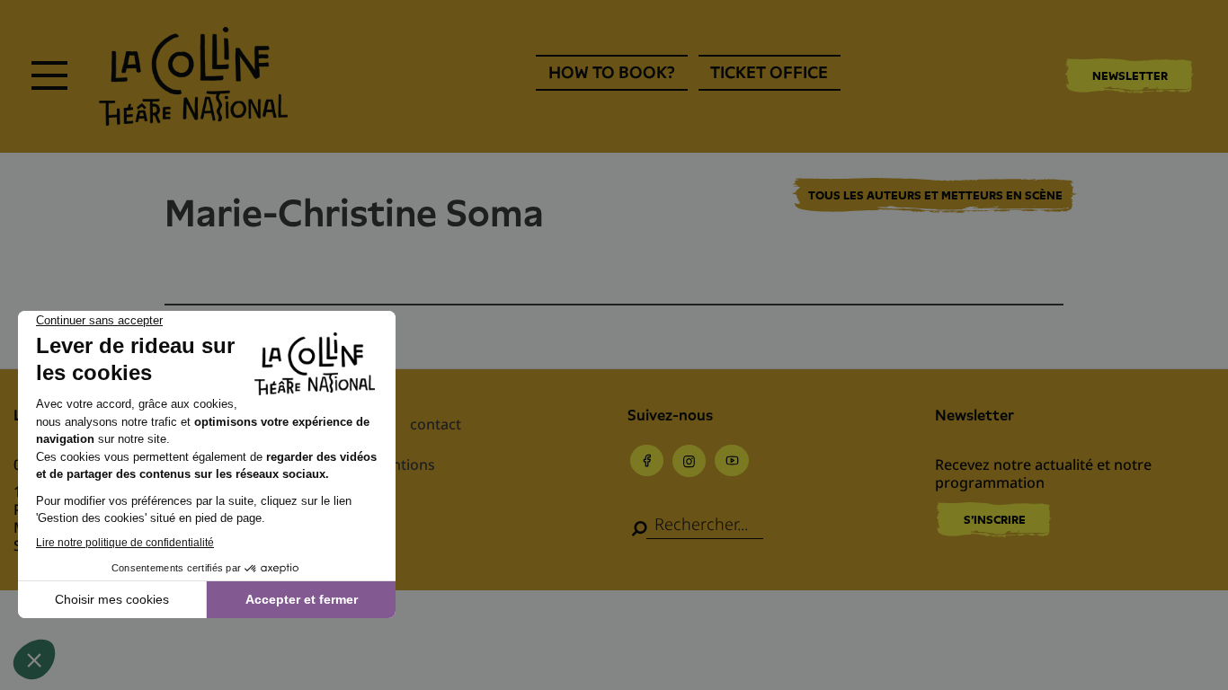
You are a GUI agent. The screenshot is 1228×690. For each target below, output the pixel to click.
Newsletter (1130, 76)
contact (435, 424)
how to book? (611, 72)
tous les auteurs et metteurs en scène (935, 195)
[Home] (193, 76)
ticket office (769, 72)
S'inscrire (995, 519)
